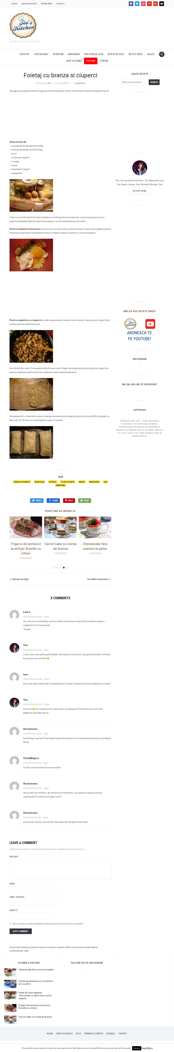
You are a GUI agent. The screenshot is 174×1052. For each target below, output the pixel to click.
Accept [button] (137, 1048)
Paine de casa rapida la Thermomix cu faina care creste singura (35, 995)
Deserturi (58, 54)
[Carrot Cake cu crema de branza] (60, 527)
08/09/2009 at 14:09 (32, 704)
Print (86, 501)
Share (55, 501)
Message (14, 856)
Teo (49, 83)
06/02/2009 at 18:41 (32, 650)
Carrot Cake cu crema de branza (35, 1017)
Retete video (136, 54)
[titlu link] (140, 329)
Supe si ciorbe (74, 60)
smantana (60, 485)
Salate (151, 54)
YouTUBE (90, 60)
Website (14, 910)
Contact (60, 3)
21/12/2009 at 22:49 (32, 763)
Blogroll (110, 1033)
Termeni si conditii (93, 1033)
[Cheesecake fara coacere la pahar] (95, 527)
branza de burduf (22, 482)
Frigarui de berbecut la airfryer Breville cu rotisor (26, 548)
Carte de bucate (29, 3)
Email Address (17, 897)
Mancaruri (74, 54)
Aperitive (24, 54)
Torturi (104, 60)
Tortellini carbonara (97, 579)
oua (105, 482)
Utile (78, 1033)
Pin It (70, 501)
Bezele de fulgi (20, 579)
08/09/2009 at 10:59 (32, 679)
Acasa (14, 3)
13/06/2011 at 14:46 (32, 817)
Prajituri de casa (93, 54)
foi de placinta (67, 482)
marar (82, 482)
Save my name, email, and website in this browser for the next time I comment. (48, 924)
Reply (46, 617)
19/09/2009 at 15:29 (32, 733)
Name (12, 883)
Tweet (38, 501)
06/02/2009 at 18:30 (32, 617)
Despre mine (46, 3)
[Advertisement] (110, 27)
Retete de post (116, 54)
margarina (94, 482)
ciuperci (52, 482)
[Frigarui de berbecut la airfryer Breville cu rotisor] (26, 527)
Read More (147, 1048)
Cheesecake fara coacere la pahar (36, 969)
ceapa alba (39, 482)
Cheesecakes (41, 54)
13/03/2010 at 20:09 (32, 788)
